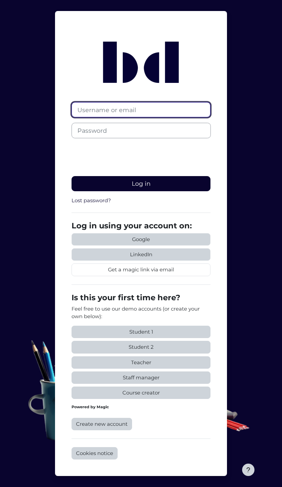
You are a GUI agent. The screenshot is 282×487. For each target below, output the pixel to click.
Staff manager (141, 378)
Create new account (102, 424)
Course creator (141, 393)
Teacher (141, 362)
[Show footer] (248, 470)
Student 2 (141, 347)
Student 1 (141, 332)
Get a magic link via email (141, 270)
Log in (141, 183)
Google (141, 239)
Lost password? (91, 200)
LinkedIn (141, 254)
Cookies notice (94, 453)
